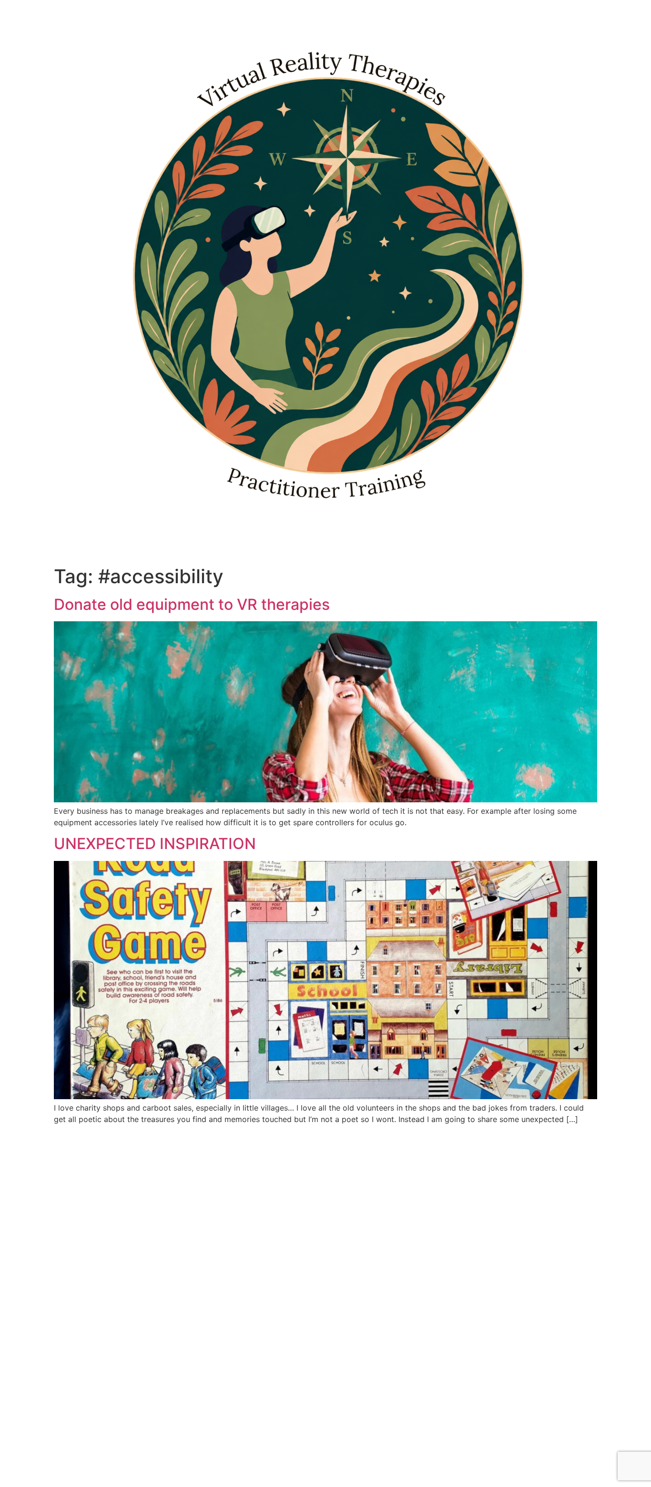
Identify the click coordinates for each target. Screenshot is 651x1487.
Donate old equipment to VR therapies (192, 604)
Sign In (91, 1470)
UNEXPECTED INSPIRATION (155, 843)
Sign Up (63, 1470)
